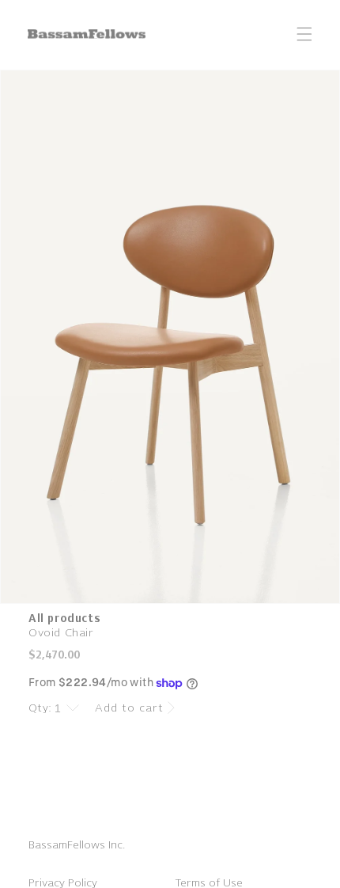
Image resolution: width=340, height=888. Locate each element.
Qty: (40, 708)
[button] (304, 34)
